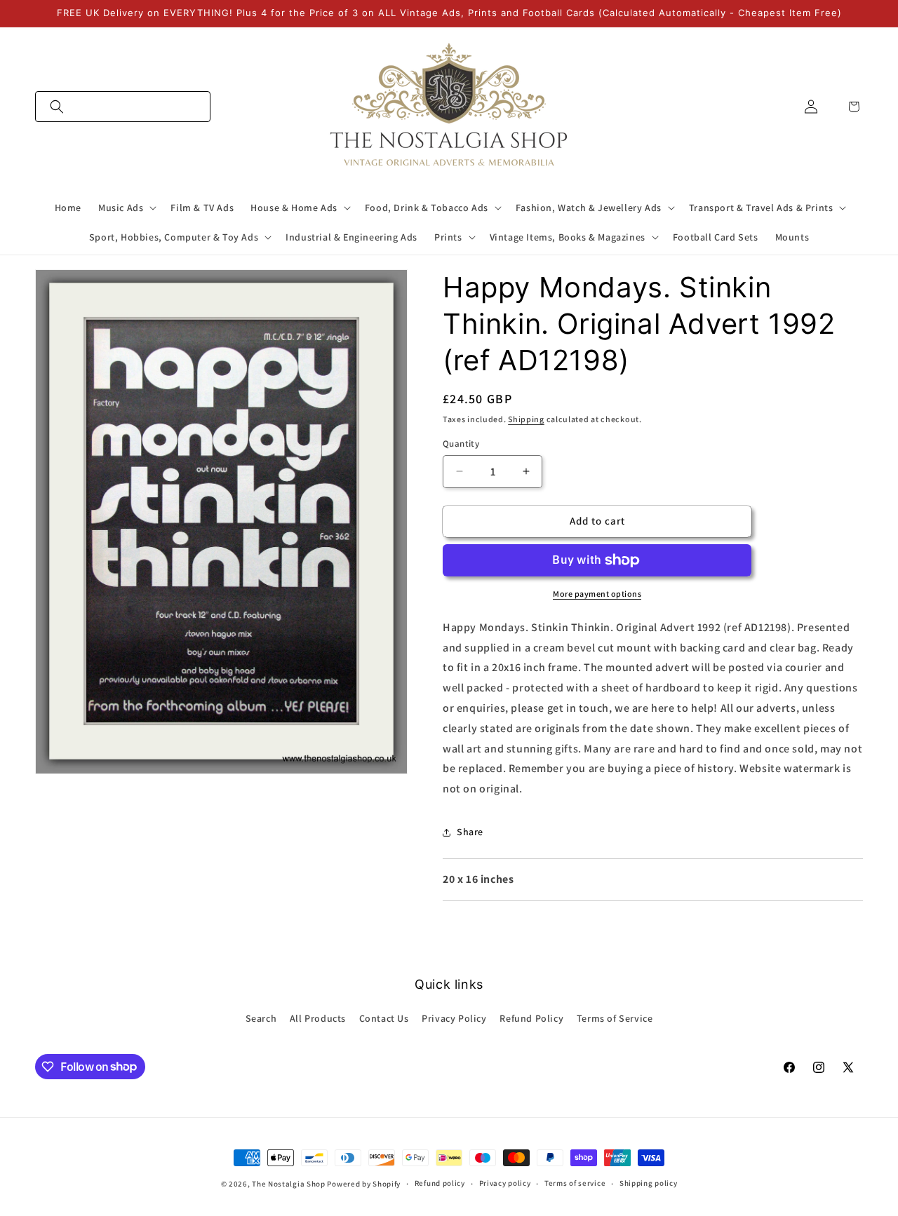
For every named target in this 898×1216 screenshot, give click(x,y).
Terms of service (574, 1183)
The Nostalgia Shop (289, 1184)
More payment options (597, 593)
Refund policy (440, 1183)
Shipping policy (648, 1183)
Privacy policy (505, 1183)
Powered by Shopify (364, 1184)
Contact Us (384, 1018)
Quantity (461, 444)
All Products (318, 1018)
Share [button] (470, 831)
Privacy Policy (454, 1018)
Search (261, 1018)
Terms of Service (615, 1018)
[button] (122, 106)
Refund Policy (531, 1018)
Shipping (526, 419)
